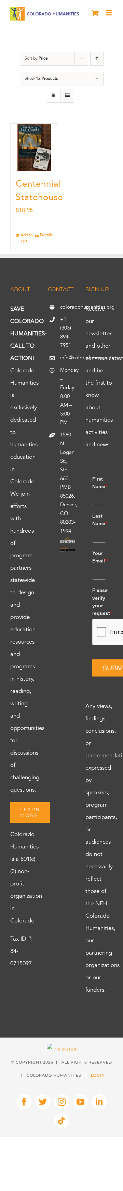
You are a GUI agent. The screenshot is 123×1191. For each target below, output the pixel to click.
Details (46, 235)
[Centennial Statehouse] (34, 147)
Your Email (99, 556)
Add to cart (26, 238)
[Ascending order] (97, 59)
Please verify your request (99, 601)
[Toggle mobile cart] (95, 12)
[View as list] (67, 95)
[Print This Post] (62, 1050)
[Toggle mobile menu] (109, 12)
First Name (99, 482)
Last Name (99, 519)
